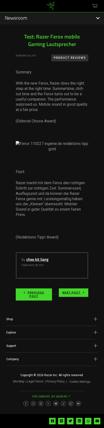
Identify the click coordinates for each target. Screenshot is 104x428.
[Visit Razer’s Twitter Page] (48, 403)
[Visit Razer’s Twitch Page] (70, 403)
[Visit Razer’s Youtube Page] (55, 403)
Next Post (71, 292)
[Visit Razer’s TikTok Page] (63, 403)
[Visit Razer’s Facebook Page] (25, 403)
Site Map (18, 381)
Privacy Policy (55, 381)
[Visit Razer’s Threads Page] (40, 403)
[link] (51, 8)
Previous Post (36, 294)
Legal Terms (35, 381)
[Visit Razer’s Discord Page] (78, 403)
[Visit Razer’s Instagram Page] (33, 403)
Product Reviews (70, 57)
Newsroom (16, 18)
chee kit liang (37, 260)
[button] (52, 319)
